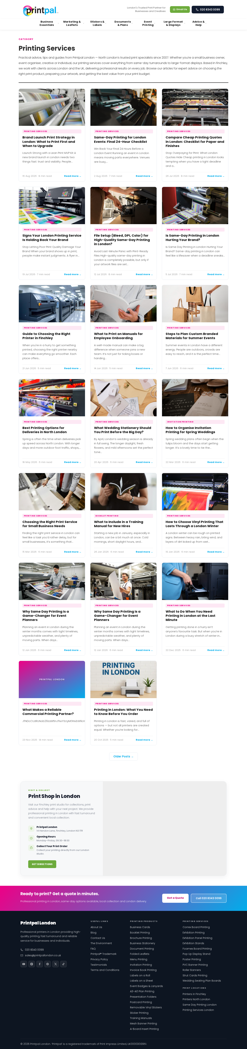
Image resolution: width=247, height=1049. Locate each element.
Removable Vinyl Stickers (146, 1007)
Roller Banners (192, 970)
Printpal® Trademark (103, 954)
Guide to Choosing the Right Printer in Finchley (46, 336)
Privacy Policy (99, 959)
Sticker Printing (139, 1013)
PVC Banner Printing (195, 965)
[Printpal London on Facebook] (39, 964)
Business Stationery (142, 943)
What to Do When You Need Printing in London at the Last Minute (190, 615)
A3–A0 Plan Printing (142, 991)
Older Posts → (123, 756)
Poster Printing (192, 959)
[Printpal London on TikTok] (63, 964)
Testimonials (99, 965)
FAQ (93, 948)
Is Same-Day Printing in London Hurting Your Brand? (192, 237)
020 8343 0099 (210, 9)
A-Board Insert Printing (144, 1029)
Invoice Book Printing (143, 970)
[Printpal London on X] (55, 964)
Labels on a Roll (140, 975)
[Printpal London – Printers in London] (40, 9)
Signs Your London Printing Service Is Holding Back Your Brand (51, 237)
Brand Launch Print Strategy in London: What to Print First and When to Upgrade (48, 141)
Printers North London (196, 999)
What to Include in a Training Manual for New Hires (118, 524)
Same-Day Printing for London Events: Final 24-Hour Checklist (120, 139)
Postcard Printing (141, 1002)
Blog (93, 932)
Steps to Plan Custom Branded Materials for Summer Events (192, 336)
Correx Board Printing (196, 927)
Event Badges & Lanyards (146, 986)
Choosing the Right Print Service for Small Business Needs (49, 524)
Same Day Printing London (200, 1005)
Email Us (181, 9)
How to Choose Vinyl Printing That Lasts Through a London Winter (194, 524)
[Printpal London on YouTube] (23, 964)
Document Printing (142, 948)
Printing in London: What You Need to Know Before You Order (123, 711)
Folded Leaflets (139, 954)
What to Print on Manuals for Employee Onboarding (118, 336)
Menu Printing (138, 959)
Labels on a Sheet (141, 980)
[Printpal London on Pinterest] (47, 964)
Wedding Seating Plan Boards (202, 980)
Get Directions (42, 864)
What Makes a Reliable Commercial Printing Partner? (48, 711)
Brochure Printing (141, 938)
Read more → (72, 176)
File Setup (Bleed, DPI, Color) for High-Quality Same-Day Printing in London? (122, 239)
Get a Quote (175, 898)
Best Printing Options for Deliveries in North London (44, 430)
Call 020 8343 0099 (209, 898)
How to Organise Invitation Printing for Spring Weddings (190, 430)
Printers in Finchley (194, 994)
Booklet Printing (106, 515)
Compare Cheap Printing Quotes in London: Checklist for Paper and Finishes (195, 141)
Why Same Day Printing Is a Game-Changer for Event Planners (45, 615)
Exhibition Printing (194, 932)
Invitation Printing (180, 421)
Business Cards (140, 927)
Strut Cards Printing (195, 975)
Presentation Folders (143, 997)
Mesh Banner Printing (143, 1023)
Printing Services (35, 131)
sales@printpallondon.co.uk (43, 955)
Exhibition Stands (193, 943)
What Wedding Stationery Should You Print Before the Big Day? (122, 430)
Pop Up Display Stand (196, 954)
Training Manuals (141, 1018)
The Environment (101, 943)
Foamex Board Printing (197, 948)
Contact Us (98, 938)
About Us (96, 927)
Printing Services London (198, 1010)
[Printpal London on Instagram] (31, 964)
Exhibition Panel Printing (197, 938)
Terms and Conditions (105, 970)
